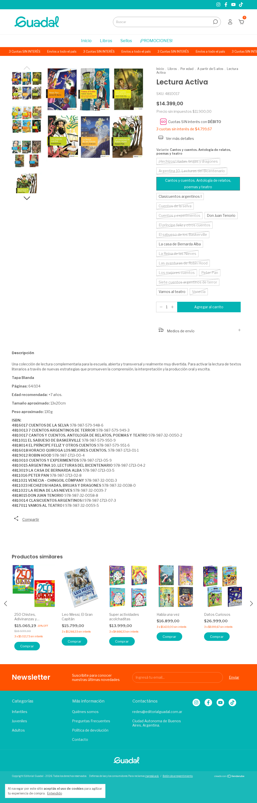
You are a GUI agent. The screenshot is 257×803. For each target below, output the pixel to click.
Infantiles (19, 712)
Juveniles (19, 721)
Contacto (80, 739)
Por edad (187, 69)
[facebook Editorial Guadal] (226, 4)
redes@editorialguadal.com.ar (157, 712)
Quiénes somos (85, 712)
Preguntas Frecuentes (91, 721)
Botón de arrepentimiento (178, 775)
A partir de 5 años (210, 69)
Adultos (18, 730)
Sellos (126, 40)
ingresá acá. (152, 775)
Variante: (193, 151)
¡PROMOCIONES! (156, 40)
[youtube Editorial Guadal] (234, 4)
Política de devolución (90, 730)
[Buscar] (215, 22)
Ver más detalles (179, 138)
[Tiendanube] (229, 776)
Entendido (54, 793)
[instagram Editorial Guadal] (219, 4)
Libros (106, 40)
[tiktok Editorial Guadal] (241, 4)
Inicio (86, 40)
